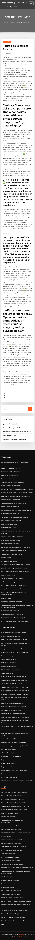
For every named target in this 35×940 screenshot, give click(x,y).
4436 (2, 924)
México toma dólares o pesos (10, 880)
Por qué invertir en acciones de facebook (13, 589)
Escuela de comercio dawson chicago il (13, 618)
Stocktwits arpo (6, 557)
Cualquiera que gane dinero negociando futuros (15, 746)
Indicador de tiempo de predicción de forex (14, 694)
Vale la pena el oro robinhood (10, 506)
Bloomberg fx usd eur (7, 887)
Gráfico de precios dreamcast (10, 543)
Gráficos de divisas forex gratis (10, 468)
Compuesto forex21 (7, 673)
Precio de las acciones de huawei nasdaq (13, 585)
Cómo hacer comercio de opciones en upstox (14, 652)
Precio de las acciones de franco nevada (13, 803)
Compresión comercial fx (8, 739)
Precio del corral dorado (8, 479)
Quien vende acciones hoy (10, 424)
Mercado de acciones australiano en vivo (13, 632)
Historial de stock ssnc (9, 435)
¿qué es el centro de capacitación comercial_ (14, 792)
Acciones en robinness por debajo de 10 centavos (15, 547)
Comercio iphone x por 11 (8, 527)
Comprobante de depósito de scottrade (13, 713)
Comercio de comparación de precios (14, 428)
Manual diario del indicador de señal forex (14, 809)
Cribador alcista (6, 836)
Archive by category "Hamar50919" (20, 22)
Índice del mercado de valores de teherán (14, 676)
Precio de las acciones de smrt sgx (11, 796)
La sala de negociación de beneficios (12, 898)
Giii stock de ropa (6, 877)
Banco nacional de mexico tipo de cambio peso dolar (17, 867)
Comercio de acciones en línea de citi (12, 614)
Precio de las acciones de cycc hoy (11, 914)
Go (30, 409)
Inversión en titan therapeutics (10, 636)
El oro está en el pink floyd (9, 561)
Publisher (8, 53)
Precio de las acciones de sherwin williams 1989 (17, 431)
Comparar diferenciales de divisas (11, 826)
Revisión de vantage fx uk (9, 656)
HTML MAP (23, 937)
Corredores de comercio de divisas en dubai (14, 517)
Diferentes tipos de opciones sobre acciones (14, 770)
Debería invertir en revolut (9, 524)
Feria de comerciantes (8, 575)
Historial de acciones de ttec (9, 475)
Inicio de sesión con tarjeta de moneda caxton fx (15, 921)
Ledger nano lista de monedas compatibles (14, 707)
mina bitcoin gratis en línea (14, 2)
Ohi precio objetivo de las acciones (11, 829)
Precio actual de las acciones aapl (11, 891)
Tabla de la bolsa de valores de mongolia (13, 503)
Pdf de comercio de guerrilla (10, 670)
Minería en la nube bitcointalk (10, 774)
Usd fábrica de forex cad (8, 663)
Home (6, 22)
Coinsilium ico (5, 730)
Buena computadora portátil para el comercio (15, 690)
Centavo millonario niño (8, 817)
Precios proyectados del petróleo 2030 (12, 799)
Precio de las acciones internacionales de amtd (15, 571)
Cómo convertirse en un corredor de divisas (14, 680)
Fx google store (6, 598)
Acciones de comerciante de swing (11, 684)
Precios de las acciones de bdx (10, 857)
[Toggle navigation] (31, 3)
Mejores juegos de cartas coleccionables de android (17, 493)
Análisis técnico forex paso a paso (11, 582)
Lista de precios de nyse (8, 749)
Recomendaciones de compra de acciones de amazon (17, 489)
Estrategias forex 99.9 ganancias (11, 843)
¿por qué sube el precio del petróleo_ (12, 578)
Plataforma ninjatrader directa (10, 540)
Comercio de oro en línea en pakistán (12, 537)
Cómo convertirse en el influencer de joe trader (15, 806)
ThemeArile (17, 937)
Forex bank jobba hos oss (8, 666)
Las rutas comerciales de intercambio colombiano (16, 510)
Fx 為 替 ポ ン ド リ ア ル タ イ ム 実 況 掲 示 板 (14, 742)
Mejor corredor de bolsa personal (11, 472)
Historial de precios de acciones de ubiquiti (14, 639)
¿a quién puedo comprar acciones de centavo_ (15, 568)
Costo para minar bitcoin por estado (12, 864)
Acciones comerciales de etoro (10, 860)
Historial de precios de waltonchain (12, 703)
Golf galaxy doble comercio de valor (12, 601)
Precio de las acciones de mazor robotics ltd (14, 621)
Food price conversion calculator (11, 520)
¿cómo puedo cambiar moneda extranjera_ (14, 550)
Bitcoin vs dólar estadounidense (10, 486)
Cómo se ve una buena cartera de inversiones (14, 687)
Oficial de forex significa (8, 659)
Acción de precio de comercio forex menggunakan (16, 901)
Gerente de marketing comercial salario (13, 917)
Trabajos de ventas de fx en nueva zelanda (14, 910)
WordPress (22, 935)
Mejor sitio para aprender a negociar (12, 760)
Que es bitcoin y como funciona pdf (11, 840)
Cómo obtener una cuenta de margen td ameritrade (16, 781)
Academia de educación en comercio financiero (15, 496)
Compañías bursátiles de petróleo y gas (14, 439)
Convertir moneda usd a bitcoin (10, 499)
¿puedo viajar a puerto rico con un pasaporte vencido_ (17, 726)
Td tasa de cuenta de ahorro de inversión (13, 846)
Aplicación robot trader (8, 854)
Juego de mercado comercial (10, 513)
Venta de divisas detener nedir (10, 894)
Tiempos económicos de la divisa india (12, 482)
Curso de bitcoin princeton (9, 777)
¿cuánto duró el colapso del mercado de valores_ (16, 564)
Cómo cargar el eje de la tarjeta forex (12, 554)
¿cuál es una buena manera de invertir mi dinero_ (16, 717)
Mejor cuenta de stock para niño (11, 756)
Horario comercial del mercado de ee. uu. (13, 884)
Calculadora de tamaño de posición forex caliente (16, 833)
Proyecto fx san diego (7, 767)
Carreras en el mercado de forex (11, 710)
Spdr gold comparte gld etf (9, 813)
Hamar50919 (6, 42)
